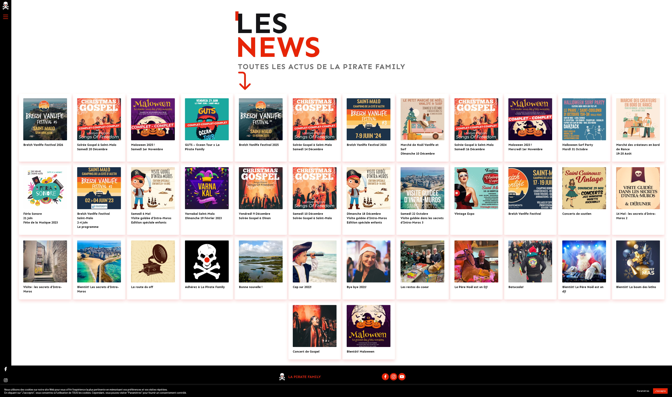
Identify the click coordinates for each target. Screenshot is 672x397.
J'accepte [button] (660, 390)
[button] (5, 16)
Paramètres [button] (643, 390)
